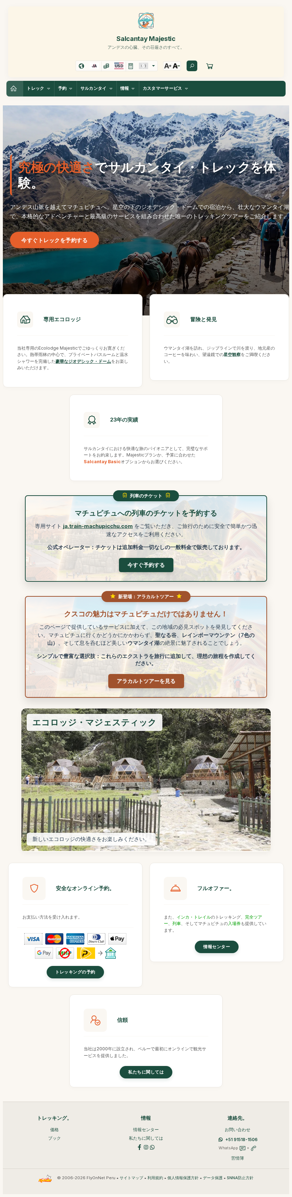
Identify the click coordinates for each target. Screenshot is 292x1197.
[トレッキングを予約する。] (210, 66)
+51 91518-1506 (241, 1139)
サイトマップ (131, 1178)
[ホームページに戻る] (14, 88)
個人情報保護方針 (183, 1178)
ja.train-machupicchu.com (98, 526)
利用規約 (155, 1178)
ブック (54, 1138)
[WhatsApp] (152, 1147)
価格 (54, 1129)
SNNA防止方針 (240, 1178)
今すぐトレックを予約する (54, 240)
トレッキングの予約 (75, 971)
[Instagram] (146, 1147)
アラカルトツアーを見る (146, 681)
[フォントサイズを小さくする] (176, 66)
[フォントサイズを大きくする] (167, 66)
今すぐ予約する (146, 564)
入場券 (234, 923)
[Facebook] (139, 1147)
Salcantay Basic (102, 461)
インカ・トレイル (194, 917)
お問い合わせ (237, 1129)
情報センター (216, 946)
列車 (176, 923)
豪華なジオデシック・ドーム (83, 361)
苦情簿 (237, 1158)
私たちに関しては (146, 1072)
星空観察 (232, 354)
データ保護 (213, 1178)
